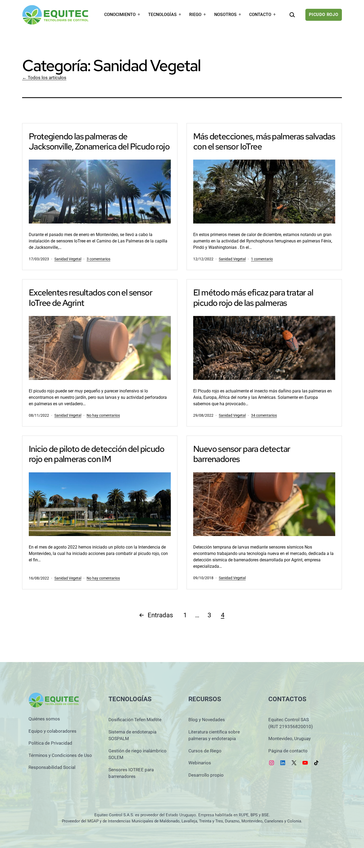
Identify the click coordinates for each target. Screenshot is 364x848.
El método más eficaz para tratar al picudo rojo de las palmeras (253, 297)
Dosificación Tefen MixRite (134, 719)
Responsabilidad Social (52, 767)
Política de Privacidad (50, 743)
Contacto (260, 14)
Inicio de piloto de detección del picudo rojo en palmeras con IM (96, 454)
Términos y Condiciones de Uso (60, 755)
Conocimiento (120, 14)
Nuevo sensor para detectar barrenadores (241, 454)
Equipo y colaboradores (52, 731)
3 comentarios (98, 259)
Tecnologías (162, 14)
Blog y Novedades (206, 719)
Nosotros (225, 14)
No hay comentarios (103, 415)
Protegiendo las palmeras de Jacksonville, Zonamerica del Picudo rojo (99, 141)
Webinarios (199, 762)
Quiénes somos (44, 718)
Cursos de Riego (204, 750)
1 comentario (262, 259)
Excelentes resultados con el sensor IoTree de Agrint (90, 297)
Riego (195, 14)
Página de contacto (288, 750)
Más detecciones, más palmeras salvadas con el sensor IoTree (264, 141)
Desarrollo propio (206, 775)
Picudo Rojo (323, 14)
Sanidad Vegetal (67, 259)
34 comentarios (264, 415)
